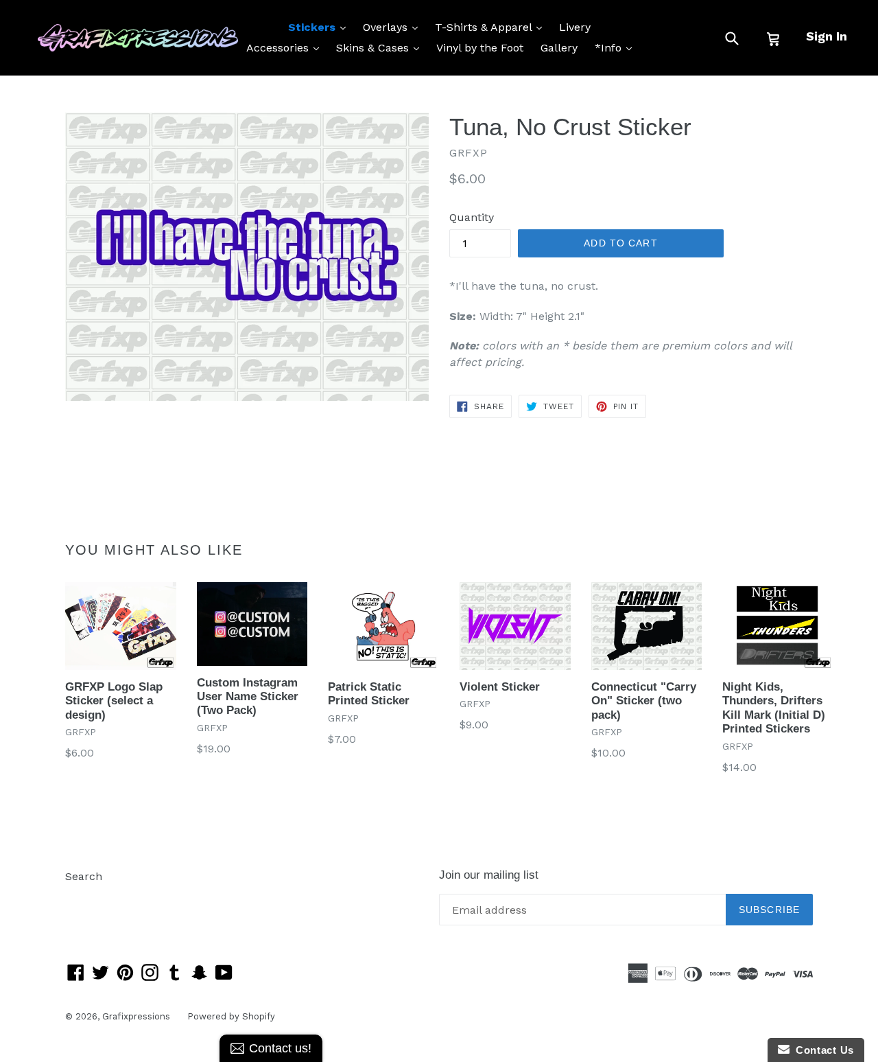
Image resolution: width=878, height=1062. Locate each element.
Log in (81, 896)
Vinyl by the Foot (479, 47)
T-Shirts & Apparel (492, 27)
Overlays (394, 27)
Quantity (471, 217)
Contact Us (822, 1050)
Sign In (826, 36)
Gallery (559, 47)
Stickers (320, 27)
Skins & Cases (381, 47)
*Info (617, 47)
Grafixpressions (136, 1016)
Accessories (286, 47)
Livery (575, 27)
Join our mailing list (488, 874)
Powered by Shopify (231, 1016)
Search (83, 876)
